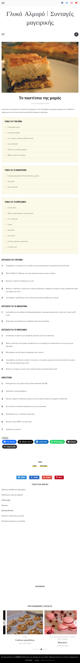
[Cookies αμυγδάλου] (21, 622)
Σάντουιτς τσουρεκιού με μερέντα (13, 516)
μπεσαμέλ (43, 466)
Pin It (60, 477)
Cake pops (6, 500)
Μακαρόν (5, 505)
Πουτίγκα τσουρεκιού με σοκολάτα (13, 521)
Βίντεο (62, 637)
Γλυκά (21, 637)
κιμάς (35, 466)
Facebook (40, 586)
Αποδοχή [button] (37, 660)
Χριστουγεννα (59, 639)
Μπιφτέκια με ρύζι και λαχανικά (12, 495)
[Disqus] (40, 554)
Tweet (23, 477)
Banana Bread (7, 510)
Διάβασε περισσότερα (48, 660)
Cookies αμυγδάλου (21, 640)
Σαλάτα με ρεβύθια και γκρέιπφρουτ (14, 489)
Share (36, 477)
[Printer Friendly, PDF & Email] (5, 438)
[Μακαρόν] (59, 622)
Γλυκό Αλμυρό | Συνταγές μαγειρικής (40, 18)
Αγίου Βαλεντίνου (52, 637)
